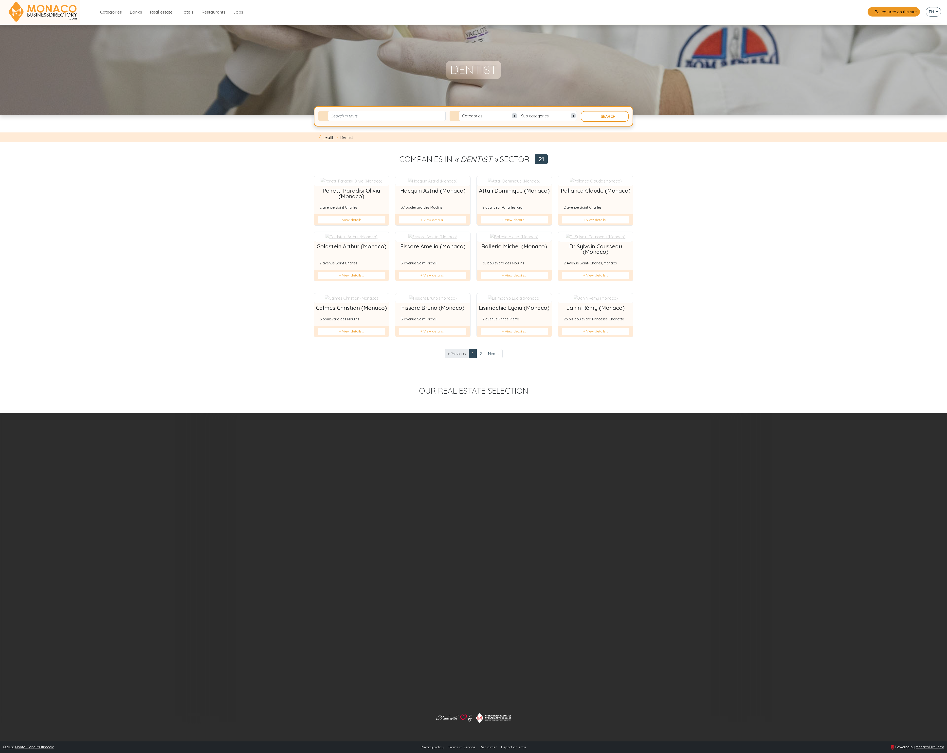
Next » (493, 353)
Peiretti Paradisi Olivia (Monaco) (351, 193)
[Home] (315, 137)
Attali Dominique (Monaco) (514, 190)
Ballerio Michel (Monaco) (514, 246)
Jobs (238, 12)
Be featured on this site (895, 11)
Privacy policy (432, 747)
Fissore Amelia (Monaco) (433, 246)
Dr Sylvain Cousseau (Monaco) (595, 249)
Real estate (161, 12)
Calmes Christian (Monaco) (351, 307)
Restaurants (213, 12)
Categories (111, 12)
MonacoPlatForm (930, 747)
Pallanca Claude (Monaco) (596, 190)
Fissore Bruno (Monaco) (432, 307)
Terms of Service (461, 747)
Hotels (187, 12)
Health (328, 137)
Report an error (513, 747)
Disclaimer (488, 747)
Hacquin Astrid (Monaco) (433, 190)
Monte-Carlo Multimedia (34, 747)
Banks (136, 12)
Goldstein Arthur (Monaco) (351, 246)
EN (932, 11)
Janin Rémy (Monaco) (595, 307)
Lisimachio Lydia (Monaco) (514, 307)
